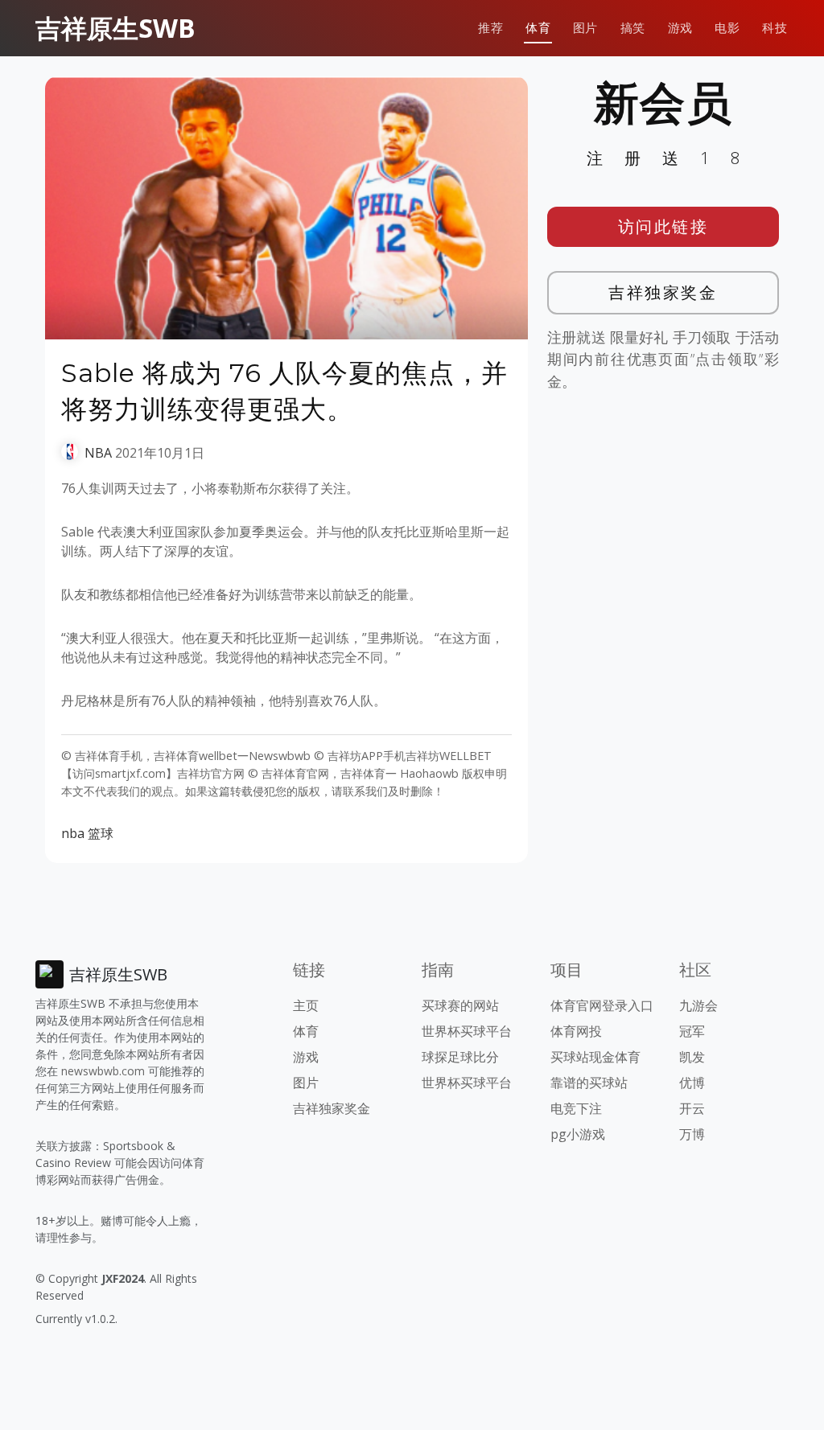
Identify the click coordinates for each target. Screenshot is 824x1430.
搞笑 (632, 27)
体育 (537, 27)
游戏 (680, 27)
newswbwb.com (103, 1071)
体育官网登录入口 (601, 1005)
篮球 (100, 833)
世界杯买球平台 (467, 1031)
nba (72, 833)
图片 (585, 27)
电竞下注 (576, 1108)
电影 (727, 27)
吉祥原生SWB (115, 27)
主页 (306, 1005)
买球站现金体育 (595, 1057)
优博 (692, 1082)
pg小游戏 (577, 1134)
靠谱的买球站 (589, 1082)
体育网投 (576, 1031)
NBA (98, 453)
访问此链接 (663, 226)
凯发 (692, 1057)
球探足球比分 (460, 1057)
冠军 (692, 1031)
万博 (692, 1134)
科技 (774, 27)
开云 (692, 1108)
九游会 (698, 1005)
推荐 (490, 27)
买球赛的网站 (460, 1005)
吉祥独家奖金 (662, 292)
